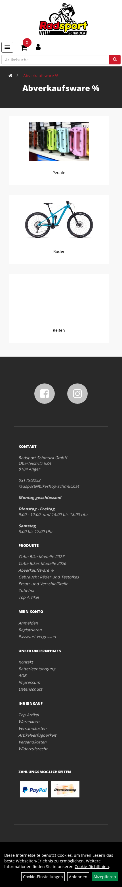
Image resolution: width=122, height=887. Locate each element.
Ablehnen (78, 876)
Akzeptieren (104, 876)
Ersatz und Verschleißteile (43, 583)
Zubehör (26, 590)
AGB (22, 675)
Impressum (29, 682)
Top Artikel (28, 597)
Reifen (59, 330)
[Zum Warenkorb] (23, 48)
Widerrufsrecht (32, 748)
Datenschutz (30, 689)
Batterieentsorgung (36, 668)
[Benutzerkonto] (38, 46)
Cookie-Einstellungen (43, 876)
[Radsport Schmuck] (63, 19)
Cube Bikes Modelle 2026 (42, 563)
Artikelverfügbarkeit (37, 735)
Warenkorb (28, 721)
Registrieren (30, 629)
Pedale (58, 172)
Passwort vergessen (37, 636)
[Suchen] (115, 59)
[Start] (10, 75)
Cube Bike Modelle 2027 (41, 556)
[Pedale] (59, 141)
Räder (59, 251)
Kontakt (25, 662)
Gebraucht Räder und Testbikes (48, 577)
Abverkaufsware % (40, 75)
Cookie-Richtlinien (92, 866)
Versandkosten (32, 728)
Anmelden (28, 623)
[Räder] (59, 220)
